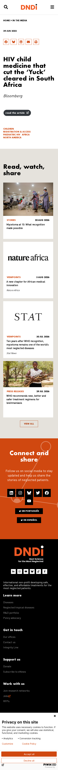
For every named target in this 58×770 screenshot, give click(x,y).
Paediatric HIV (11, 134)
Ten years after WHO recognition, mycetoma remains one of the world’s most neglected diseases (27, 345)
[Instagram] (20, 493)
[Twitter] (38, 493)
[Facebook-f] (44, 571)
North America (12, 137)
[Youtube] (29, 501)
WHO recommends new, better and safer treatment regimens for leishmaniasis (26, 399)
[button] (6, 42)
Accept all (29, 754)
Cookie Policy (29, 743)
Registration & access (17, 132)
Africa (26, 134)
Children (8, 129)
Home (6, 20)
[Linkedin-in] (13, 571)
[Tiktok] (38, 571)
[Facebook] (47, 493)
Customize (7, 743)
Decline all (29, 760)
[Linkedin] (11, 493)
